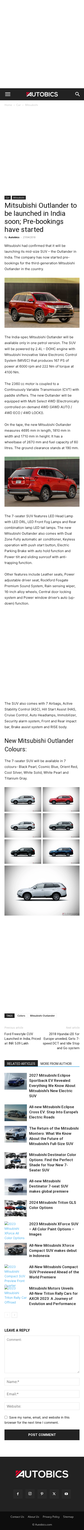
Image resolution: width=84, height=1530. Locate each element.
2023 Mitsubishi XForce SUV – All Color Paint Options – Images (53, 1229)
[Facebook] (17, 1494)
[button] (7, 94)
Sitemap (68, 1517)
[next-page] (14, 1315)
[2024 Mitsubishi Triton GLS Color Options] (15, 1208)
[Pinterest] (42, 1494)
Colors (21, 1015)
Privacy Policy (51, 1517)
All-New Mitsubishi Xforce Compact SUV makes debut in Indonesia (53, 1250)
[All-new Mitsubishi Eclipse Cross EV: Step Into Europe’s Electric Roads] (15, 1112)
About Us (33, 1517)
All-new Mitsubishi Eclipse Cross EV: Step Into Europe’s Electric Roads (53, 1112)
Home (8, 105)
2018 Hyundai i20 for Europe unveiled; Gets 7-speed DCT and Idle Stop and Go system (61, 1041)
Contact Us (17, 1517)
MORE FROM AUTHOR (56, 1064)
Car (18, 105)
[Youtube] (66, 1494)
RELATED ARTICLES (21, 1064)
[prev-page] (7, 1315)
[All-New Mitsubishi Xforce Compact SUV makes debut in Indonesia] (15, 1249)
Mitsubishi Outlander (42, 1015)
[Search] (77, 94)
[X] (54, 1494)
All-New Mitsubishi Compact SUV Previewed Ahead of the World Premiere (54, 1272)
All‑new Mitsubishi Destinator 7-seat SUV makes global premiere (49, 1186)
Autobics (14, 237)
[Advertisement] (42, 44)
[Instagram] (30, 1493)
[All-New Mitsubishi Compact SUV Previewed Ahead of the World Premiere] (15, 1276)
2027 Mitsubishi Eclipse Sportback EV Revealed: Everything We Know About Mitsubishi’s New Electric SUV (52, 1085)
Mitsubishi (31, 105)
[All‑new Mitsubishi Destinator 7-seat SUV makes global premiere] (15, 1187)
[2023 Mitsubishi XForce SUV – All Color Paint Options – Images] (15, 1230)
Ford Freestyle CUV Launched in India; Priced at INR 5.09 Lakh (22, 1038)
